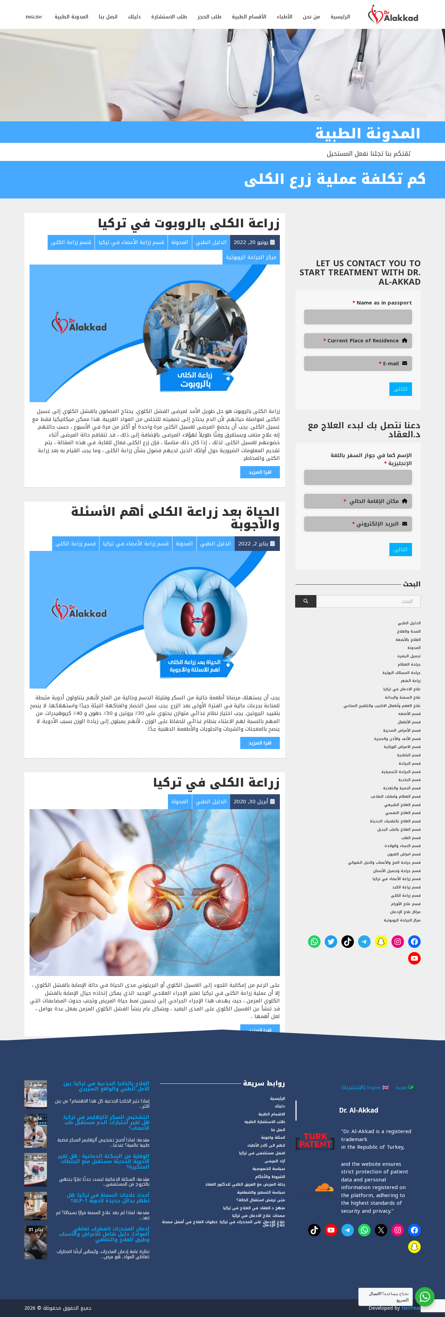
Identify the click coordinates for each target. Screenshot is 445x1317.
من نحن (311, 17)
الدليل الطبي (409, 623)
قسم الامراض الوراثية (402, 746)
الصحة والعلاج (409, 631)
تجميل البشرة (409, 656)
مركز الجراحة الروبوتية (402, 920)
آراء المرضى (275, 1161)
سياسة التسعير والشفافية (261, 1192)
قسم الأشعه (409, 713)
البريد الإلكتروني (375, 524)
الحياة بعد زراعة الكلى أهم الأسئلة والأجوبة (175, 518)
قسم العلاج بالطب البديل (399, 829)
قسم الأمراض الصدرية (402, 730)
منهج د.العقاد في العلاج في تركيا (254, 1208)
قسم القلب (411, 838)
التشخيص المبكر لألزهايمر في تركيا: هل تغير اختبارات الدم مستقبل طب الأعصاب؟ (106, 1123)
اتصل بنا (108, 17)
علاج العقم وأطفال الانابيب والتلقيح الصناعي (382, 705)
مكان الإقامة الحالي (371, 501)
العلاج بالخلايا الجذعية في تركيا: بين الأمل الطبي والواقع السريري (106, 1086)
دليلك (134, 17)
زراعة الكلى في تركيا (216, 783)
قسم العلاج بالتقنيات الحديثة (395, 821)
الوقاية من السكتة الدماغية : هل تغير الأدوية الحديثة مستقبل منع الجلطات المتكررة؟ (103, 1162)
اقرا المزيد (260, 472)
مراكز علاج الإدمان (405, 912)
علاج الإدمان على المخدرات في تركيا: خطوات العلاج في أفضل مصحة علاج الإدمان (223, 1223)
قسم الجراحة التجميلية (401, 772)
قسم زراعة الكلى (406, 895)
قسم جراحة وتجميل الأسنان (397, 871)
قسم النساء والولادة (403, 846)
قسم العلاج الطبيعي (402, 805)
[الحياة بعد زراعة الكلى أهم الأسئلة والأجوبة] (155, 619)
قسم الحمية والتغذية (402, 788)
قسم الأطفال (409, 722)
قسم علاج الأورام (406, 904)
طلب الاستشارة (169, 17)
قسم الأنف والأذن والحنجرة (397, 738)
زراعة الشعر (411, 680)
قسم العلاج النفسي (403, 813)
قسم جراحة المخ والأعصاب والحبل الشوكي (384, 862)
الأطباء (284, 17)
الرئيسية (340, 17)
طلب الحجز (209, 17)
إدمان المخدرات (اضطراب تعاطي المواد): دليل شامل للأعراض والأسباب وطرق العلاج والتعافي (104, 1234)
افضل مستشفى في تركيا (262, 1153)
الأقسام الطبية (249, 17)
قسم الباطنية (409, 755)
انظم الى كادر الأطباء (266, 1145)
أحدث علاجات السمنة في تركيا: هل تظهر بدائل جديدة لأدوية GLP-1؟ (108, 1197)
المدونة (414, 647)
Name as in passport (382, 303)
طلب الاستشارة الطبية (264, 1121)
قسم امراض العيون (404, 854)
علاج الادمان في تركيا (402, 689)
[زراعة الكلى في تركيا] (155, 892)
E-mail (389, 364)
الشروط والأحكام (270, 1176)
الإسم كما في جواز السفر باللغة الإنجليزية (371, 459)
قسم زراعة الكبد (406, 887)
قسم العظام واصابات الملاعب (396, 796)
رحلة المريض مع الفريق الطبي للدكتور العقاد (245, 1184)
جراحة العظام (409, 664)
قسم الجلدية (409, 780)
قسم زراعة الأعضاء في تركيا (397, 879)
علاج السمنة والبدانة (403, 697)
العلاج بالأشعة (408, 639)
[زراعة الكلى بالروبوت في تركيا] (155, 333)
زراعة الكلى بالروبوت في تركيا (189, 223)
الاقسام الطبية (271, 1114)
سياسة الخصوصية (268, 1168)
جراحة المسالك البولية (401, 672)
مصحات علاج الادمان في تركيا (258, 1215)
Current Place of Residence (361, 341)
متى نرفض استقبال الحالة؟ (260, 1200)
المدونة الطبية (71, 17)
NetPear (411, 1308)
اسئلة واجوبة (273, 1137)
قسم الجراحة (410, 763)
